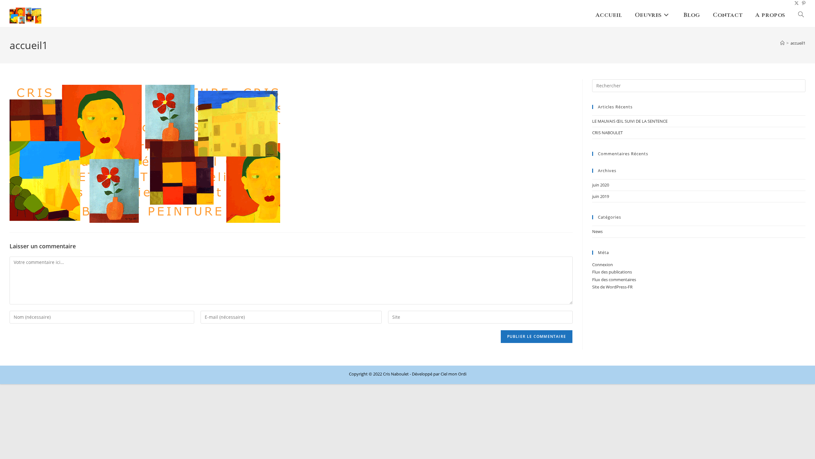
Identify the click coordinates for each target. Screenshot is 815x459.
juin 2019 (600, 196)
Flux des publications (612, 272)
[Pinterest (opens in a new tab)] (802, 3)
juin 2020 (600, 185)
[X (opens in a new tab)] (795, 3)
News (597, 231)
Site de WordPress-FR (612, 287)
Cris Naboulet (396, 374)
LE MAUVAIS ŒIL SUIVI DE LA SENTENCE (630, 121)
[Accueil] (782, 43)
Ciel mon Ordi (453, 374)
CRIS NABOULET (607, 132)
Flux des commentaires (614, 279)
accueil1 (797, 43)
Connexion (602, 264)
